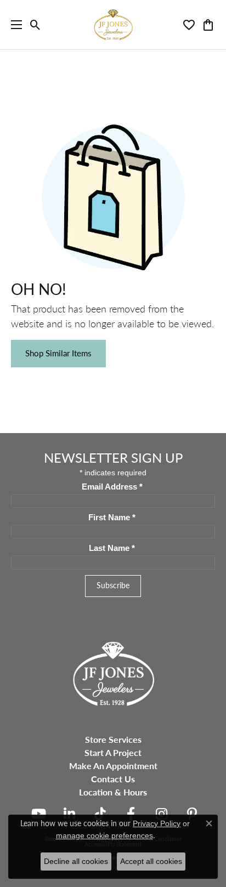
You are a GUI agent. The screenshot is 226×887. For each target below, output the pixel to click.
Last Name (112, 548)
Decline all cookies (76, 861)
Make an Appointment (113, 765)
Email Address (112, 486)
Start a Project (113, 752)
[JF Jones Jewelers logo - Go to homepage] (113, 25)
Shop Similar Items (58, 353)
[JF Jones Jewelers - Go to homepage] (113, 672)
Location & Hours (113, 792)
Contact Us (113, 778)
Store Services (113, 739)
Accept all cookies (151, 861)
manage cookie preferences (104, 835)
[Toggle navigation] (13, 25)
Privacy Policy (156, 823)
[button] (35, 25)
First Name (111, 517)
